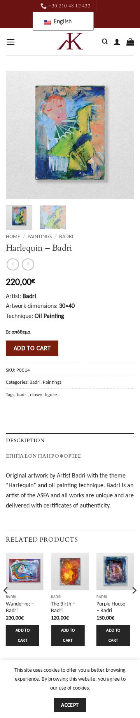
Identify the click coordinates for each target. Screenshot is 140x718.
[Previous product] (28, 264)
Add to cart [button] (23, 635)
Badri (66, 236)
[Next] (122, 135)
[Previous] (18, 135)
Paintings (40, 236)
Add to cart (32, 348)
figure (51, 394)
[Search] (105, 41)
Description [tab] (25, 440)
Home (13, 236)
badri (22, 394)
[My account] (117, 41)
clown (36, 394)
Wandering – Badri (20, 607)
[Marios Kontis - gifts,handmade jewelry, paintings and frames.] (70, 41)
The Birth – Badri (63, 607)
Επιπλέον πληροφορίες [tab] (43, 456)
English (62, 21)
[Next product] (13, 264)
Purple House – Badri (110, 607)
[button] (10, 41)
